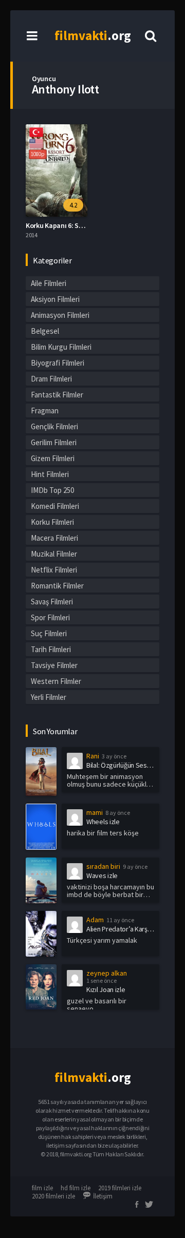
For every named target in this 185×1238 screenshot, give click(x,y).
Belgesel (45, 331)
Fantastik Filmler (57, 394)
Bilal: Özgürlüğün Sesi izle (123, 765)
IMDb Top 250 (52, 490)
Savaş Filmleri (52, 601)
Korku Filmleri (52, 522)
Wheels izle (103, 821)
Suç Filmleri (49, 633)
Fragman (45, 410)
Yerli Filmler (48, 697)
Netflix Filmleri (54, 570)
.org (92, 35)
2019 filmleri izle (119, 1188)
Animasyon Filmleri (60, 315)
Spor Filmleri (50, 617)
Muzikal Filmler (54, 554)
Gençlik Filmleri (54, 426)
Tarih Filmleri (51, 649)
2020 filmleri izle (53, 1196)
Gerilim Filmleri (54, 442)
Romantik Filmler (57, 586)
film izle (42, 1188)
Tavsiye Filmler (54, 665)
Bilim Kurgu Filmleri (61, 347)
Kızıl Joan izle (105, 989)
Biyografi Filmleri (57, 363)
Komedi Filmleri (55, 506)
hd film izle (75, 1188)
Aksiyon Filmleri (55, 299)
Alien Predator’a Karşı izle (123, 929)
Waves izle (102, 875)
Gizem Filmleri (53, 458)
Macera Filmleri (54, 538)
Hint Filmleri (50, 474)
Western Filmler (56, 681)
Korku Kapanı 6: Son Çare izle (70, 225)
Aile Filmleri (48, 283)
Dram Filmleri (51, 379)
